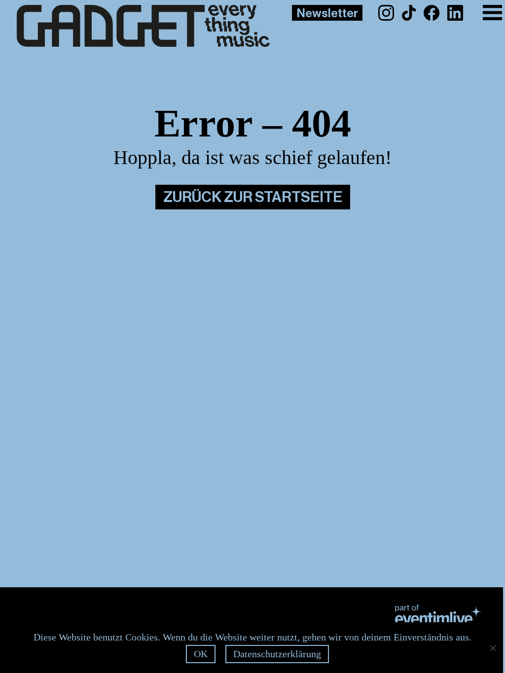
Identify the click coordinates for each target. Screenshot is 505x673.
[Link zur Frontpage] (128, 26)
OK (201, 653)
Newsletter (327, 13)
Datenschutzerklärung (277, 653)
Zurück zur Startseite (252, 197)
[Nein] (493, 648)
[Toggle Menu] (492, 12)
